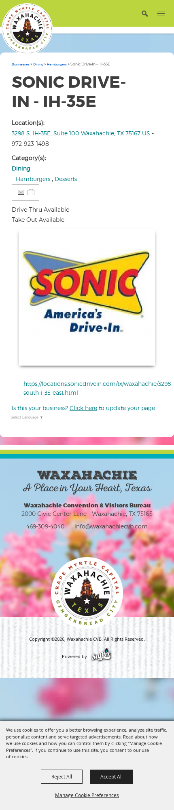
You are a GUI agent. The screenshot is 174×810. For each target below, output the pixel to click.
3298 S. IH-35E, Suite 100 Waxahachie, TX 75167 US (81, 133)
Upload (139, 354)
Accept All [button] (111, 776)
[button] (145, 13)
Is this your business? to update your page (83, 407)
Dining (38, 64)
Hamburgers (57, 64)
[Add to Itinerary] (31, 192)
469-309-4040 (45, 526)
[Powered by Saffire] (101, 656)
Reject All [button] (61, 776)
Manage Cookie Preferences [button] (87, 795)
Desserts (66, 178)
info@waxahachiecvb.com (111, 526)
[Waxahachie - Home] (87, 593)
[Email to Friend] (21, 192)
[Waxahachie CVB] (27, 28)
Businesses (21, 64)
